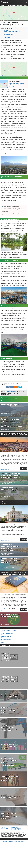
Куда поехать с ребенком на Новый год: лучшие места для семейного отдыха (13, 573)
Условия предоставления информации (10, 841)
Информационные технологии (9, 630)
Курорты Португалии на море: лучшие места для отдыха (11, 560)
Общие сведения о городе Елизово (12, 31)
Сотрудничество (14, 827)
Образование (4, 637)
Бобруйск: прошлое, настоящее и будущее (11, 502)
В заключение (7, 37)
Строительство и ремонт (7, 633)
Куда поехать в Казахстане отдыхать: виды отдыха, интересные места (10, 547)
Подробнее (24, 468)
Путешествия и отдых (5, 414)
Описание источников (9, 33)
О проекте (3, 827)
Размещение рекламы (15, 828)
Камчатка (6, 30)
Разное (2, 640)
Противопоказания (8, 36)
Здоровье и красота (6, 639)
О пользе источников (8, 34)
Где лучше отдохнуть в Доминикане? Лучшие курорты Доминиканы (10, 475)
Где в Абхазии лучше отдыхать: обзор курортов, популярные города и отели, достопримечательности (11, 423)
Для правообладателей (15, 829)
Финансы (3, 634)
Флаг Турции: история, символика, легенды (10, 615)
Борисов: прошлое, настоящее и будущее (10, 488)
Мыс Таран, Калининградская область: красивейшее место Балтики (16, 85)
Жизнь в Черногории (10, 405)
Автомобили (4, 631)
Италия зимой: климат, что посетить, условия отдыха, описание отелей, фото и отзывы (14, 434)
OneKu (5, 2)
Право (2, 642)
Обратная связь (4, 828)
